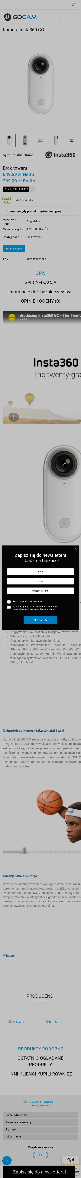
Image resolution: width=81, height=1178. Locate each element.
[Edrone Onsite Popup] (40, 589)
